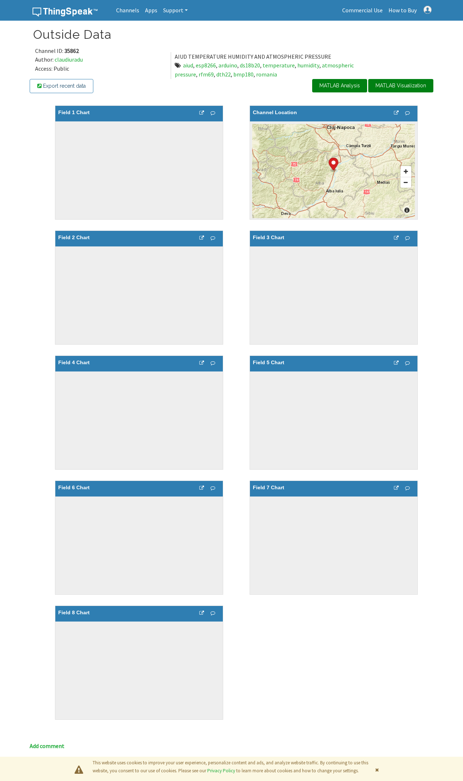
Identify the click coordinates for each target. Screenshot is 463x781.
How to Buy (402, 10)
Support (173, 10)
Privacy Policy (221, 771)
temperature (279, 65)
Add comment (47, 745)
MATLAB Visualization (400, 85)
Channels (127, 10)
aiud (188, 65)
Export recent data (64, 86)
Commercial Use (362, 10)
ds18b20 (250, 65)
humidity (308, 65)
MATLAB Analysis (339, 85)
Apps (151, 10)
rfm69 (206, 74)
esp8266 (206, 65)
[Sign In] (428, 9)
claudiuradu (69, 59)
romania (266, 74)
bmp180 (243, 74)
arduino (227, 65)
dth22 (223, 74)
